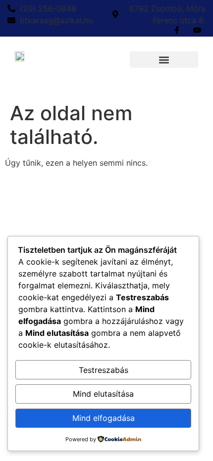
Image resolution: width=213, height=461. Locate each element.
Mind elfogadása (103, 418)
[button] (164, 59)
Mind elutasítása (103, 394)
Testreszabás (103, 370)
